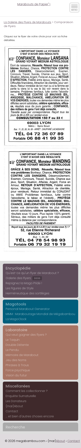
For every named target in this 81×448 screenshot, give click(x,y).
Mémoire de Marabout (22, 355)
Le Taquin (13, 340)
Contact (12, 411)
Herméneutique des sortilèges (27, 293)
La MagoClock (16, 319)
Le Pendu (12, 350)
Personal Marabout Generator (28, 309)
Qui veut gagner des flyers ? (26, 335)
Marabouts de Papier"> (34, 4)
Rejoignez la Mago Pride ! (24, 283)
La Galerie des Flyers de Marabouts (27, 22)
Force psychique (18, 370)
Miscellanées (18, 386)
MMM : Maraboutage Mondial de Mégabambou (40, 314)
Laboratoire (16, 330)
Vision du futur (16, 375)
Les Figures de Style (20, 288)
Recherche (15, 427)
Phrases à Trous (17, 365)
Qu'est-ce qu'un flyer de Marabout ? (32, 273)
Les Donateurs (16, 401)
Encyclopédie (18, 268)
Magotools (16, 304)
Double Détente (17, 345)
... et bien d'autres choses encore (30, 416)
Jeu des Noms (16, 360)
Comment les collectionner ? (27, 391)
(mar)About (14, 406)
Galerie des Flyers (23, 278)
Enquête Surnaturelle (21, 396)
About (60, 441)
